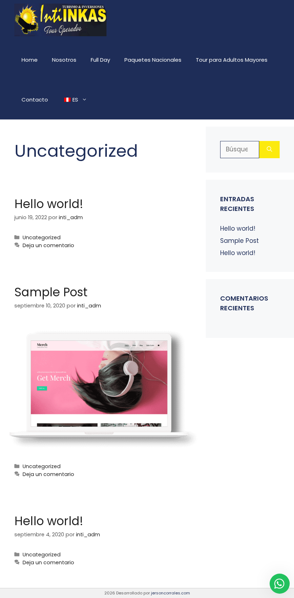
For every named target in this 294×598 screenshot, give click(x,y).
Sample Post (50, 292)
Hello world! (48, 204)
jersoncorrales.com (170, 593)
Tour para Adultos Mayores (231, 59)
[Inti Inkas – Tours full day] (60, 20)
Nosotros (64, 59)
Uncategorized (42, 237)
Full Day (100, 59)
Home (30, 59)
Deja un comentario (48, 245)
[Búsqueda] (269, 149)
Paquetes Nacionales (152, 59)
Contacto (35, 99)
